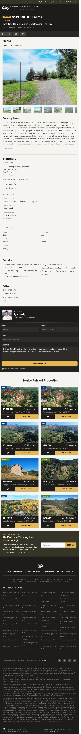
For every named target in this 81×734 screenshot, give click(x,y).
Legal (51, 731)
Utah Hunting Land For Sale (68, 618)
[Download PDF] (2, 34)
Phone (44, 325)
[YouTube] (69, 660)
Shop (61, 2)
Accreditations (23, 579)
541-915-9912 (31, 317)
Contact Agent (26, 416)
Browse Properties (15, 571)
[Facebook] (59, 660)
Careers (33, 2)
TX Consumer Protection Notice (17, 729)
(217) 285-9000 (42, 661)
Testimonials (37, 579)
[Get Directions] (9, 34)
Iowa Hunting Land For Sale (11, 646)
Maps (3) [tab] (18, 45)
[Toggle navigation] (75, 8)
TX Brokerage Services (9, 731)
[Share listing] (8, 416)
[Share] (16, 34)
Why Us (40, 2)
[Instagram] (74, 660)
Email (4, 335)
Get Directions (8, 175)
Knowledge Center (51, 2)
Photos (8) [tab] (7, 45)
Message (5, 345)
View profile (19, 317)
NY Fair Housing (23, 731)
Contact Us (31, 581)
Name (4, 325)
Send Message (39, 363)
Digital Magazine (45, 581)
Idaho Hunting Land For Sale (11, 630)
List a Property (19, 581)
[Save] (23, 34)
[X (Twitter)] (64, 660)
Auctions (25, 2)
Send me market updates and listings (15, 369)
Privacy (56, 731)
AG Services (57, 579)
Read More (8, 149)
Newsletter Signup (61, 581)
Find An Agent (34, 571)
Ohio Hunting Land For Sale (49, 630)
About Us (11, 579)
